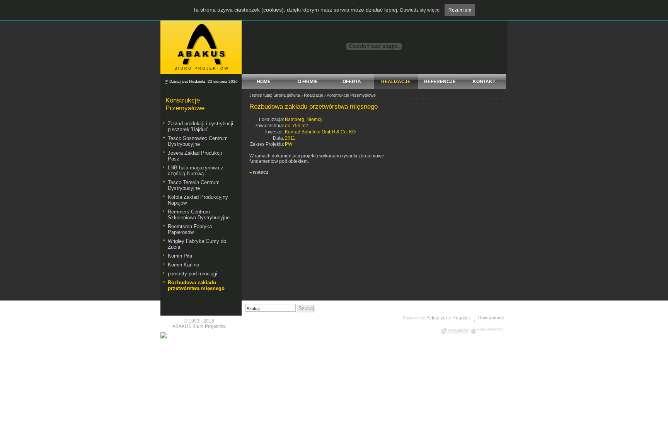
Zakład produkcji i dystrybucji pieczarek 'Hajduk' (200, 126)
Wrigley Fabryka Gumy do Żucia (197, 244)
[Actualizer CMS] (455, 331)
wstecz (260, 172)
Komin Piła (180, 256)
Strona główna (286, 95)
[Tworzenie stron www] (487, 331)
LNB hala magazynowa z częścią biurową (195, 170)
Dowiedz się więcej (420, 10)
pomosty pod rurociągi (192, 274)
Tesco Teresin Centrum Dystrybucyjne (194, 185)
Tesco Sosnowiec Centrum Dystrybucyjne (198, 141)
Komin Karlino (183, 265)
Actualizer (436, 318)
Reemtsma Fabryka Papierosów (190, 229)
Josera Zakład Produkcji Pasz (195, 156)
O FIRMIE (308, 81)
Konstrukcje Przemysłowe (351, 95)
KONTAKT (484, 81)
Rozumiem (459, 10)
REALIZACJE (396, 81)
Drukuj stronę (491, 317)
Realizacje (313, 95)
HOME (264, 81)
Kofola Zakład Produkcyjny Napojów (198, 200)
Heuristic (461, 318)
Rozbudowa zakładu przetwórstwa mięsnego (196, 285)
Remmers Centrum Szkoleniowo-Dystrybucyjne (199, 214)
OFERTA (352, 81)
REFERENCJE (440, 81)
